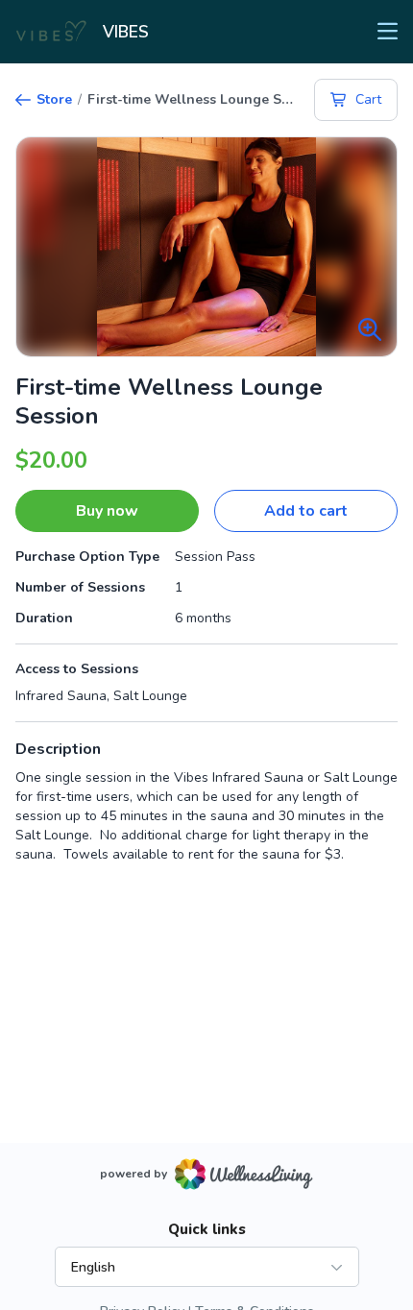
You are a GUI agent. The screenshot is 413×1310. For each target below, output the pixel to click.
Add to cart (306, 511)
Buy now (107, 511)
